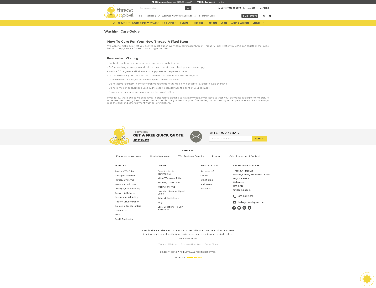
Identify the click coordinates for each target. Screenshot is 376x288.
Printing (216, 156)
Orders (204, 175)
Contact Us (121, 210)
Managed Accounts (125, 175)
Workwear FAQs (166, 187)
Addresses (206, 184)
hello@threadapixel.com (251, 202)
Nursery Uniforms (124, 180)
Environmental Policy (126, 197)
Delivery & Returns (125, 193)
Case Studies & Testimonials (166, 172)
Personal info (207, 171)
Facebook (234, 208)
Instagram (244, 208)
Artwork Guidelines (168, 198)
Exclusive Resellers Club (128, 206)
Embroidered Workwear (129, 156)
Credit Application (124, 219)
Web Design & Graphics (191, 156)
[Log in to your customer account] (264, 16)
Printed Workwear (160, 156)
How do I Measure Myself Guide (171, 192)
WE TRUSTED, (188, 257)
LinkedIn (249, 208)
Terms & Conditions (125, 184)
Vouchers (205, 188)
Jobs (117, 214)
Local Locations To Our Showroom (170, 208)
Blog (160, 202)
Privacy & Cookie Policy (127, 188)
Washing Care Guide (169, 182)
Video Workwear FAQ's (170, 178)
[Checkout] (270, 15)
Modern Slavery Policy (127, 201)
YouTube (239, 208)
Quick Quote (250, 16)
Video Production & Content (244, 156)
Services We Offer (124, 171)
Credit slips (206, 180)
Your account (210, 165)
